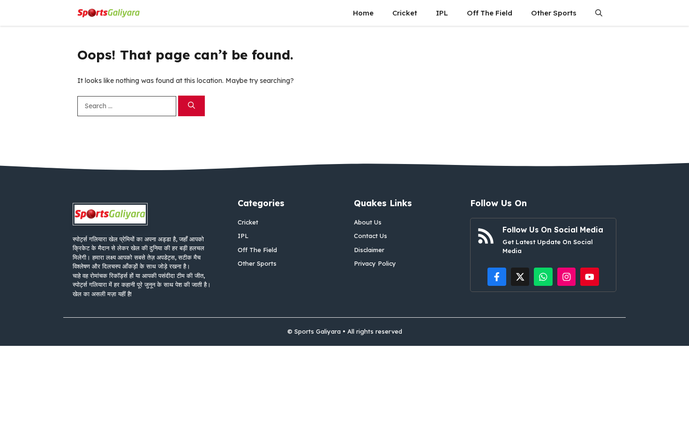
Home (363, 12)
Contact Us (370, 235)
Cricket (404, 12)
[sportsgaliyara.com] (108, 13)
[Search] (191, 106)
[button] (599, 13)
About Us (368, 222)
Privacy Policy (375, 263)
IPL (442, 12)
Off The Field (489, 12)
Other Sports (554, 12)
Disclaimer (369, 250)
